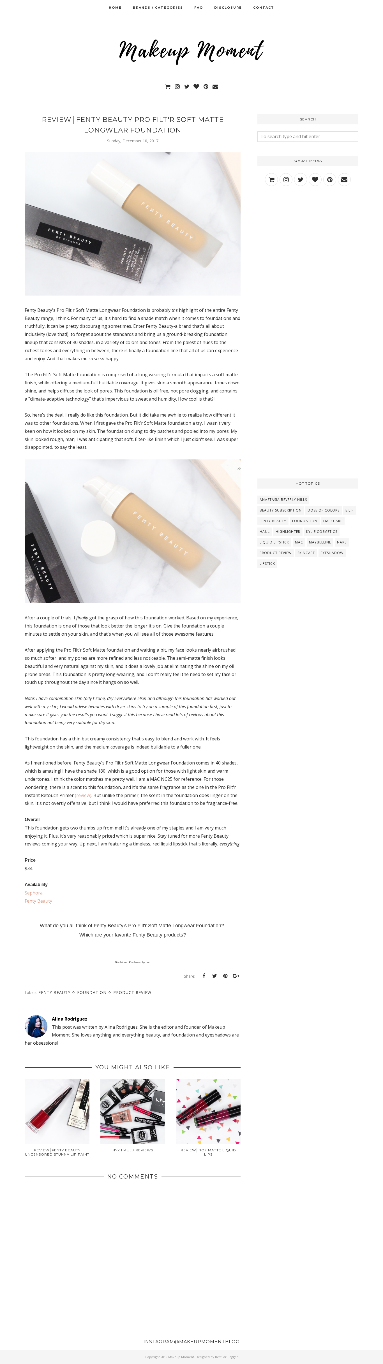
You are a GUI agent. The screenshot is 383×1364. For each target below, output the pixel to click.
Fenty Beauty (38, 901)
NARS (342, 542)
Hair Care (332, 521)
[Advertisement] (307, 240)
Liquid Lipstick (274, 542)
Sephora (34, 893)
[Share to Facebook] (203, 976)
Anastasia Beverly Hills (283, 499)
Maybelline (320, 542)
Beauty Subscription (281, 510)
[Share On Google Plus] (235, 976)
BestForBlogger (226, 1357)
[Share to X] (214, 976)
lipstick (267, 563)
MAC (299, 542)
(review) (83, 795)
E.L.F (349, 510)
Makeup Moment (181, 1357)
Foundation (92, 992)
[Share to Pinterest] (225, 976)
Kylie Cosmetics (321, 531)
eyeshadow (332, 552)
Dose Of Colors (324, 510)
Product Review (132, 992)
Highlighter (288, 531)
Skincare (306, 552)
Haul (265, 531)
